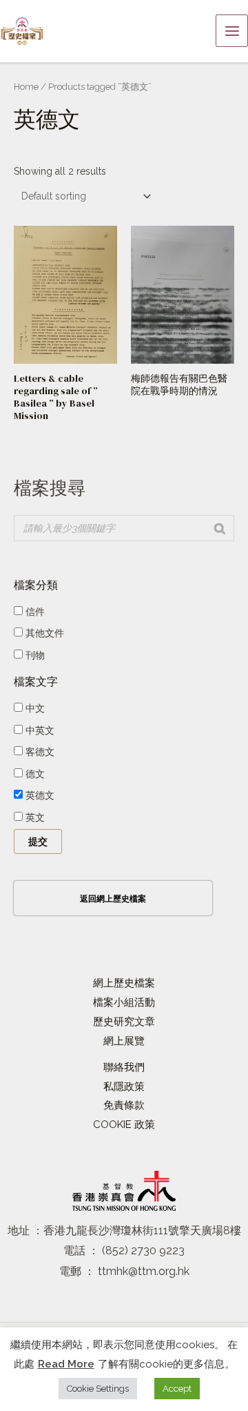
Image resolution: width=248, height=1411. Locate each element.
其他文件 (43, 633)
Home (26, 86)
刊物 (34, 655)
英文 (34, 817)
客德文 (38, 751)
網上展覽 (124, 1041)
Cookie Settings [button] (98, 1388)
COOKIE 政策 (124, 1124)
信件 (34, 611)
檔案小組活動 (124, 1002)
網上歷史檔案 (124, 983)
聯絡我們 (124, 1067)
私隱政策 (124, 1086)
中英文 (38, 730)
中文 (34, 708)
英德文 (38, 795)
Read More (66, 1364)
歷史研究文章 (124, 1021)
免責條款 (124, 1105)
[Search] (220, 528)
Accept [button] (177, 1388)
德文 (34, 773)
